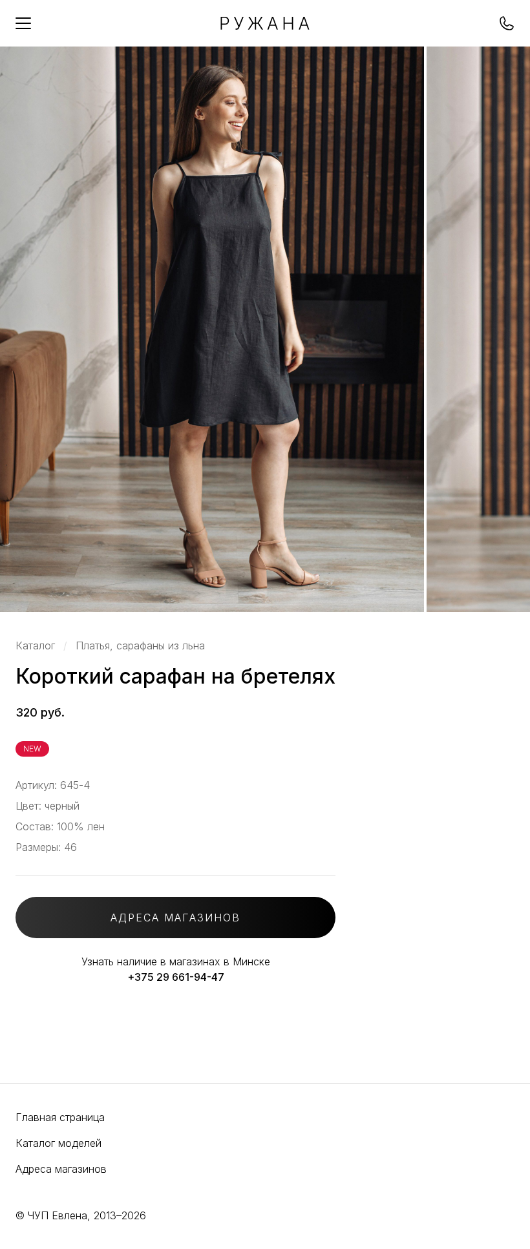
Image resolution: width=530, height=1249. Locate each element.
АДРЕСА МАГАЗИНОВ (175, 917)
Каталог (35, 645)
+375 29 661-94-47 (175, 977)
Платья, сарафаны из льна (140, 645)
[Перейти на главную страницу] (265, 25)
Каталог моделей (58, 1143)
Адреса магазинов (61, 1168)
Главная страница (60, 1117)
